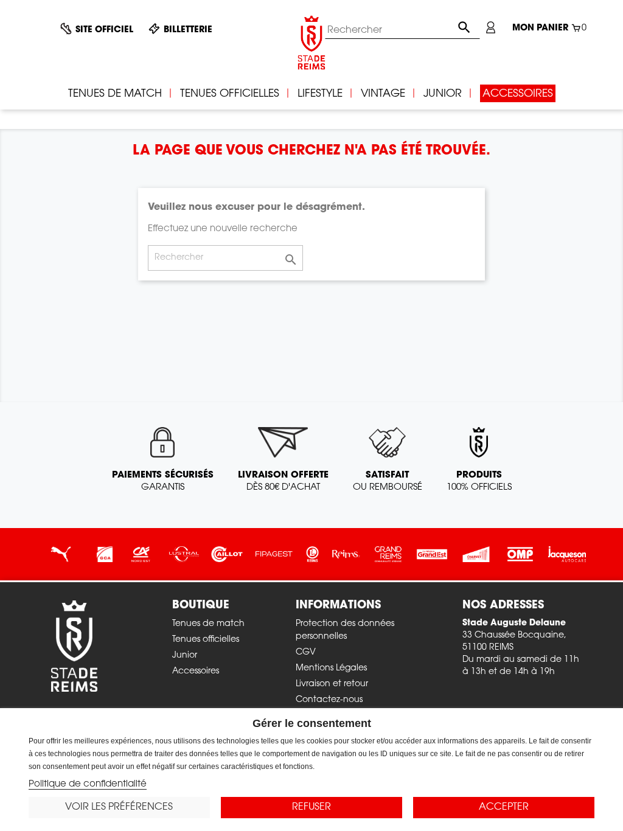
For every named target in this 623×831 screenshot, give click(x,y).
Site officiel (104, 30)
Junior (184, 656)
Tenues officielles (205, 640)
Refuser (311, 807)
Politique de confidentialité (88, 784)
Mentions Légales (331, 668)
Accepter (504, 807)
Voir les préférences (119, 807)
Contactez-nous (329, 700)
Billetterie (188, 30)
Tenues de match (208, 624)
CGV (306, 652)
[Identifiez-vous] (490, 27)
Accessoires (195, 671)
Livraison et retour (332, 684)
